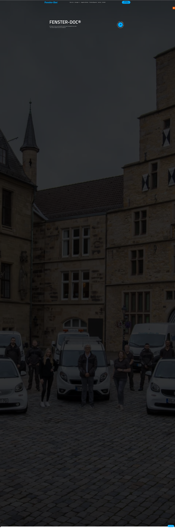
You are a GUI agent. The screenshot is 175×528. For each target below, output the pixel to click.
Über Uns (72, 2)
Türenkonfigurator (93, 2)
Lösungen (77, 2)
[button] (174, 8)
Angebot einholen (84, 2)
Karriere (99, 2)
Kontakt (103, 2)
